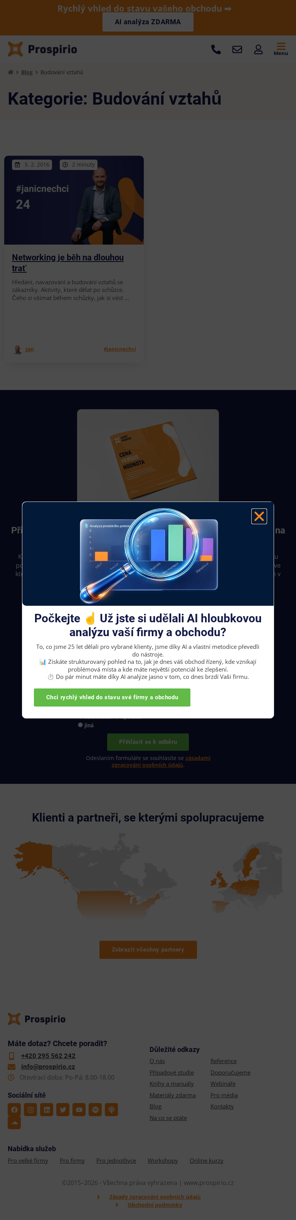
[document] (148, 610)
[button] (259, 516)
